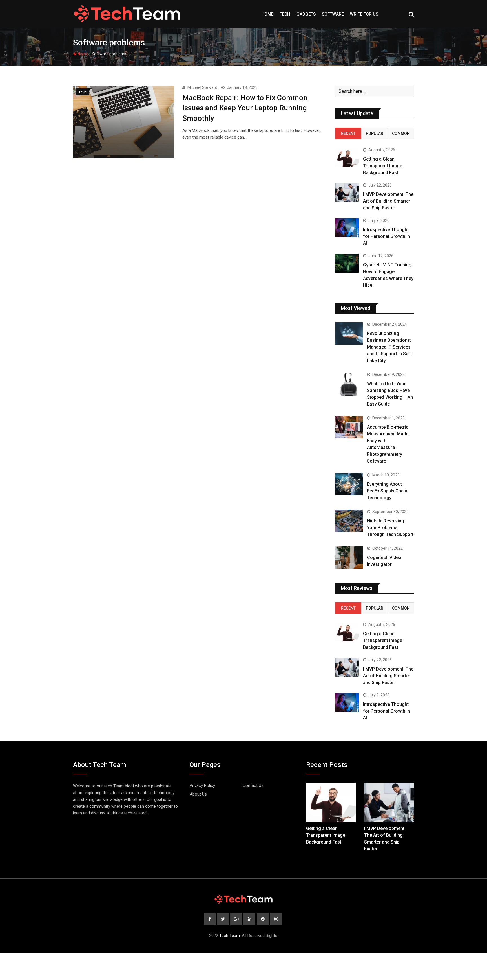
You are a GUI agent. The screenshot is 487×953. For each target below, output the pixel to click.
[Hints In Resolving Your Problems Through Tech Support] (349, 521)
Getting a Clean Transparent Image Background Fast (382, 165)
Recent (348, 133)
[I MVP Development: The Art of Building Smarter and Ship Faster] (347, 192)
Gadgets (306, 14)
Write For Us (364, 14)
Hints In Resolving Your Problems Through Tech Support (390, 527)
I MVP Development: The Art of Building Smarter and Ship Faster (388, 201)
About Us (198, 794)
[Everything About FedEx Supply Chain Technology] (349, 484)
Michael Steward (202, 87)
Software (333, 14)
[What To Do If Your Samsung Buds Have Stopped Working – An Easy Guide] (349, 384)
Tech (285, 14)
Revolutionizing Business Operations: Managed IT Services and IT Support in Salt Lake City (389, 347)
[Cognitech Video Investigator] (349, 557)
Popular (374, 133)
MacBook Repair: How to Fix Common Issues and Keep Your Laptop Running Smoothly (244, 107)
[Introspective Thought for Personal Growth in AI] (347, 227)
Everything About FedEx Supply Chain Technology (387, 490)
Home (267, 14)
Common (401, 133)
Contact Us (253, 785)
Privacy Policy (202, 785)
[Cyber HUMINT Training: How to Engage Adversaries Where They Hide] (347, 263)
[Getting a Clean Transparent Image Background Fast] (347, 157)
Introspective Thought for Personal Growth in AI (386, 236)
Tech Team (229, 935)
